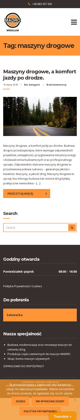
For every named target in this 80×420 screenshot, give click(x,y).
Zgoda (20, 401)
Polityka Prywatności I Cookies (22, 286)
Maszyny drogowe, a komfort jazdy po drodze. (39, 74)
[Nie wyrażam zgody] (75, 400)
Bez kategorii (32, 84)
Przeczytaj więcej (20, 193)
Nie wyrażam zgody (50, 401)
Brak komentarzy (57, 84)
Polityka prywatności (40, 411)
